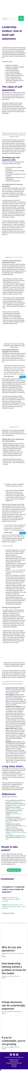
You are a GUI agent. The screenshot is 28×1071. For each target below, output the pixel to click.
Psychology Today (16, 802)
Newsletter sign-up (14, 1059)
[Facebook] (14, 1054)
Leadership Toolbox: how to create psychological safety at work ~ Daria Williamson (13, 906)
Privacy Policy (14, 1061)
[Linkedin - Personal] (11, 1054)
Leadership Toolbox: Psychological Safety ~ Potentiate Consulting (11, 899)
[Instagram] (17, 1054)
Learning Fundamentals (17, 257)
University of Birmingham (17, 808)
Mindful (17, 426)
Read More (4, 956)
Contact (14, 1066)
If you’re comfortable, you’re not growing (13, 1041)
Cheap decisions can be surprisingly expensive (13, 1005)
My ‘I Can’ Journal (15, 570)
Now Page (14, 1064)
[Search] (21, 18)
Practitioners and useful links (14, 1063)
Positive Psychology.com (18, 805)
